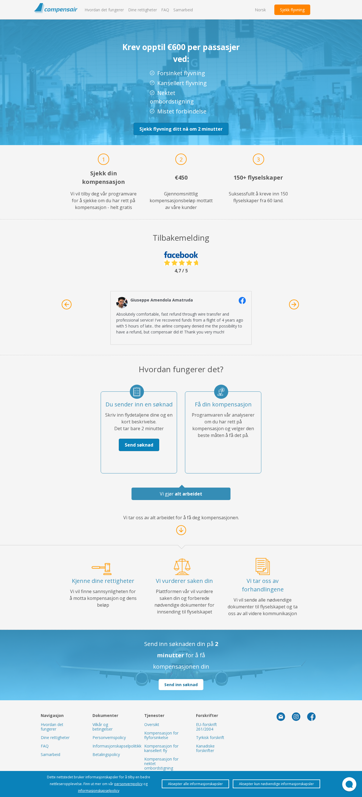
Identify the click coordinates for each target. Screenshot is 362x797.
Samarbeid (183, 9)
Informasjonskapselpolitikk (116, 746)
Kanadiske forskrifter (205, 748)
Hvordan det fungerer (104, 9)
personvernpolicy (128, 783)
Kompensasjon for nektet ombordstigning (161, 763)
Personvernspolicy (109, 737)
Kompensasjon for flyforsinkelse (161, 735)
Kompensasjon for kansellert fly (161, 748)
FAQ (165, 9)
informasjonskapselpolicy (98, 790)
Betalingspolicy (106, 754)
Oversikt (151, 724)
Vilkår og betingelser (102, 727)
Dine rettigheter (142, 9)
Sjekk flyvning (292, 9)
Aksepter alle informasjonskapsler (195, 783)
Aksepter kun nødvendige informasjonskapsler (276, 783)
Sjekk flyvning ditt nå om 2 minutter (181, 129)
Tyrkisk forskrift (210, 737)
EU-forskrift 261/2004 (206, 727)
